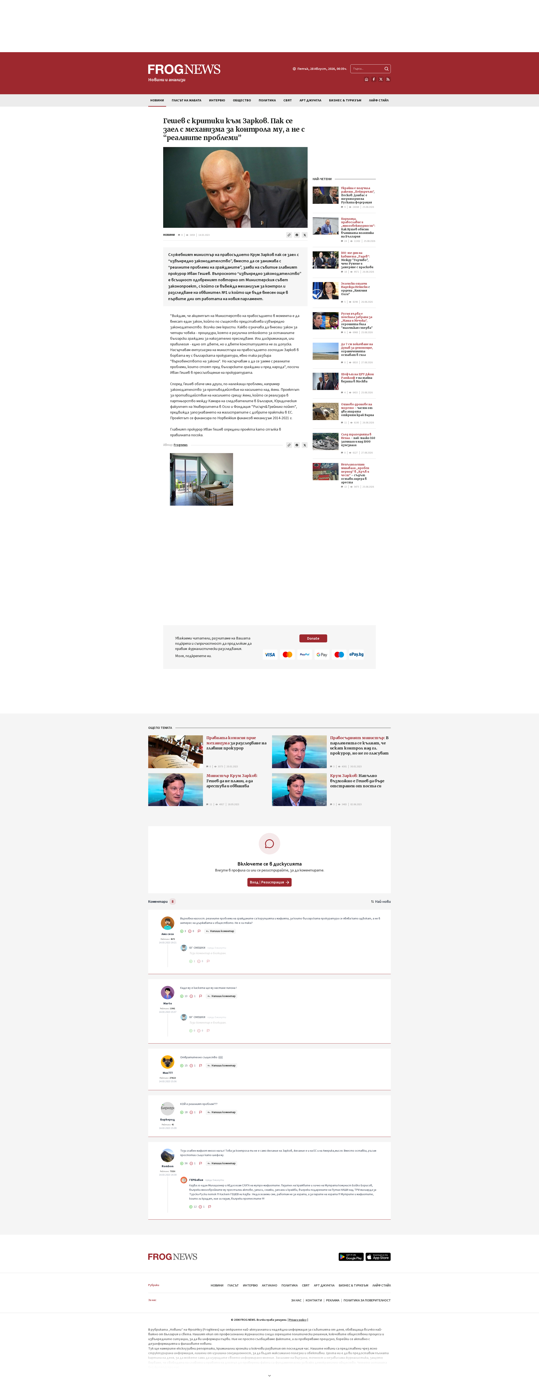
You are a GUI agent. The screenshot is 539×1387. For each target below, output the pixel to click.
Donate (313, 638)
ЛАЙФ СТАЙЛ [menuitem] (379, 100)
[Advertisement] (269, 26)
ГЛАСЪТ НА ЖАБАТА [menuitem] (186, 100)
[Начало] (366, 79)
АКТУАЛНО (269, 1285)
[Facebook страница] (373, 79)
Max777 (168, 1073)
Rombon (167, 1166)
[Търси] (386, 68)
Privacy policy (298, 1320)
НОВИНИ (169, 235)
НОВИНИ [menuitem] (157, 100)
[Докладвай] (199, 931)
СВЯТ (306, 1285)
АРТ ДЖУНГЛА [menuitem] (310, 100)
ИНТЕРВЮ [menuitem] (217, 100)
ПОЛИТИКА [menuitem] (267, 100)
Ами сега (167, 934)
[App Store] (378, 1257)
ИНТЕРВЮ (250, 1285)
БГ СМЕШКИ (197, 948)
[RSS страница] (388, 79)
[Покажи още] (269, 1375)
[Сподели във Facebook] (297, 235)
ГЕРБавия (196, 1180)
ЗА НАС (296, 1300)
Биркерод (167, 1120)
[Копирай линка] (289, 235)
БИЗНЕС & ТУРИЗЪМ (353, 1285)
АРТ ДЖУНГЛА (324, 1285)
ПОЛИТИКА (290, 1285)
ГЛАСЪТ (233, 1285)
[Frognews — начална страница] (172, 1256)
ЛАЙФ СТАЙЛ (381, 1285)
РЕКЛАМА (332, 1300)
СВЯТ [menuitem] (287, 100)
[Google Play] (351, 1257)
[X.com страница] (381, 79)
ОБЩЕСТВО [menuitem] (242, 100)
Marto (167, 1003)
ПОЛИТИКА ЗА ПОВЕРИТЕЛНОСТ (367, 1300)
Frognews (181, 445)
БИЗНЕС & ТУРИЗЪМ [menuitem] (345, 100)
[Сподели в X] (305, 235)
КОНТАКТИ (314, 1300)
